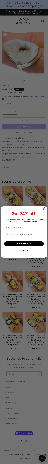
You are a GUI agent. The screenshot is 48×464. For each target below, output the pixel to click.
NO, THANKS (24, 250)
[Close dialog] (44, 209)
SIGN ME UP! (24, 244)
